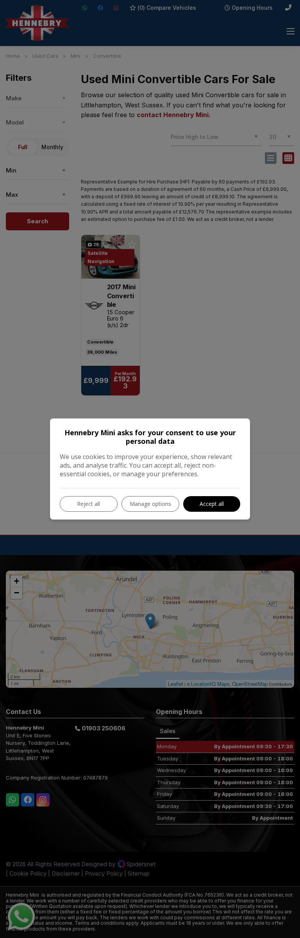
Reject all (88, 503)
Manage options (150, 503)
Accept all (212, 503)
